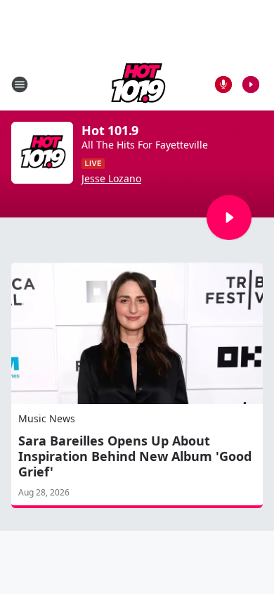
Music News (46, 418)
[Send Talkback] (223, 84)
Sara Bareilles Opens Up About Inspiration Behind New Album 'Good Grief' (135, 456)
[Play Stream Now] (250, 84)
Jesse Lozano (111, 178)
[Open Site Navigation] (19, 84)
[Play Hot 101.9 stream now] (42, 152)
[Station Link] (137, 84)
